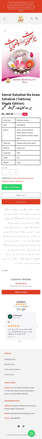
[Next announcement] (37, 6)
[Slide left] (16, 90)
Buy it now (21, 202)
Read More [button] (11, 337)
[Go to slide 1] (19, 341)
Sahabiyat (19, 181)
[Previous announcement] (4, 6)
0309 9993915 (15, 418)
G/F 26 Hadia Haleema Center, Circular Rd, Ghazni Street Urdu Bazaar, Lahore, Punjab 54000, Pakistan (19, 391)
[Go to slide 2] (21, 341)
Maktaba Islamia (8, 181)
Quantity (4, 168)
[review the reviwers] (9, 322)
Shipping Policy (10, 359)
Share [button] (6, 270)
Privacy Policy (9, 374)
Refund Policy (9, 364)
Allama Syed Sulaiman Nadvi (23, 178)
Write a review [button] (21, 292)
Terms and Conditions (12, 369)
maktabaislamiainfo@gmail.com (22, 413)
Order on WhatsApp (12, 187)
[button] (4, 18)
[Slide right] (26, 90)
